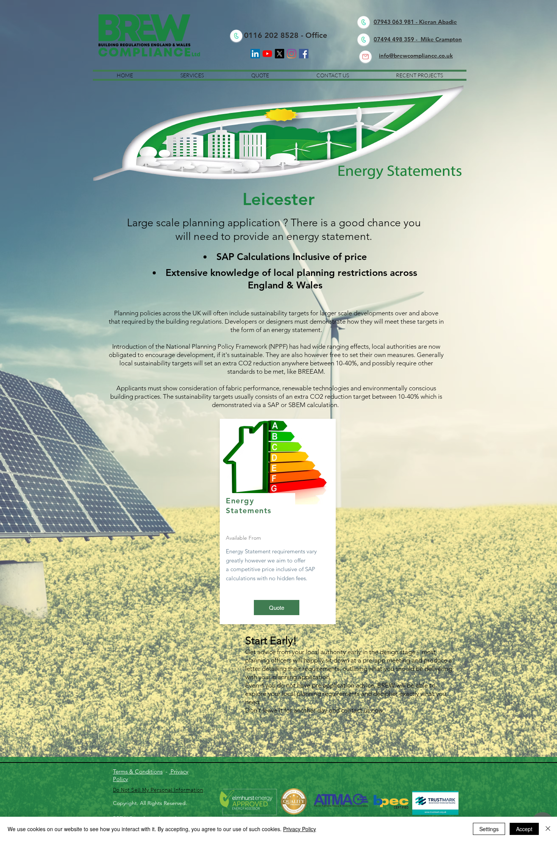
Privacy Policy (299, 829)
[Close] (547, 829)
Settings (489, 829)
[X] (279, 53)
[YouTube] (267, 53)
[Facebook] (303, 53)
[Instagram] (291, 53)
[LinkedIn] (255, 53)
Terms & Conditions (138, 771)
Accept (524, 829)
